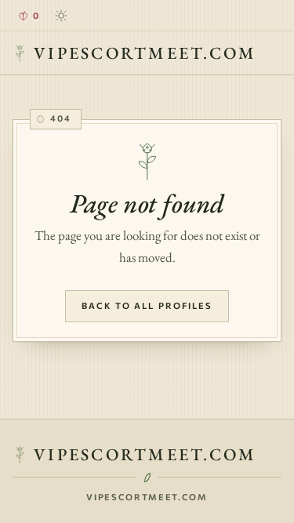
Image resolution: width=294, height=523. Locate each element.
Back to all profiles (147, 305)
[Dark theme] (61, 15)
